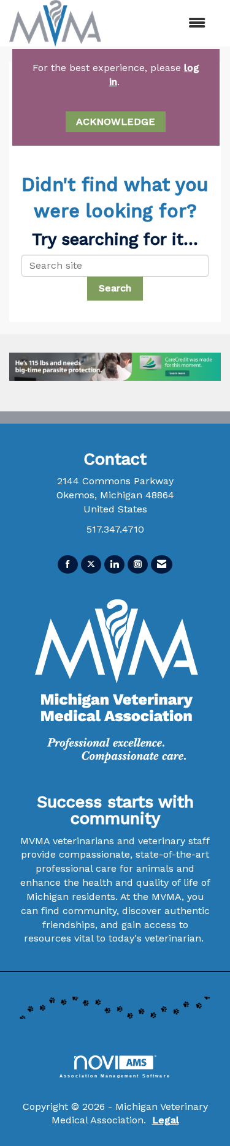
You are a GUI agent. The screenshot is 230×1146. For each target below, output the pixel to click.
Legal (165, 1120)
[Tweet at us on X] (91, 564)
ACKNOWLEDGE (115, 121)
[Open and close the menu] (172, 23)
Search (115, 288)
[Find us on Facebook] (68, 564)
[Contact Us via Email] (161, 564)
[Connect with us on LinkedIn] (114, 564)
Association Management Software (115, 1075)
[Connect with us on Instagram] (138, 564)
